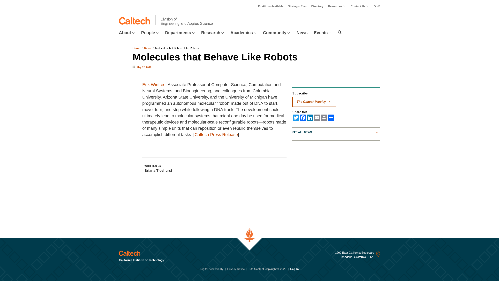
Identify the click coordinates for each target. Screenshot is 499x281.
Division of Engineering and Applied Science (187, 21)
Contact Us (358, 6)
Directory (317, 6)
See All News (302, 132)
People (148, 32)
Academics (241, 32)
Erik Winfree (153, 84)
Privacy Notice (236, 268)
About (125, 32)
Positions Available (270, 6)
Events (321, 32)
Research (210, 32)
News (302, 32)
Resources (335, 6)
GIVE (377, 6)
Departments (178, 32)
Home (136, 48)
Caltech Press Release (216, 134)
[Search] (340, 32)
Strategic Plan (297, 6)
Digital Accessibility (211, 268)
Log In (294, 268)
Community (274, 32)
